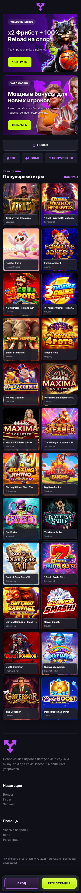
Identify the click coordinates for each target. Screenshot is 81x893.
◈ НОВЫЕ (32, 158)
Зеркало (9, 804)
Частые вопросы (15, 830)
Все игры (71, 177)
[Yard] (40, 7)
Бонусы (8, 794)
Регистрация (12, 840)
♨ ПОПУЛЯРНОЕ (61, 158)
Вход (6, 835)
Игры (7, 799)
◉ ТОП (11, 158)
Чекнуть (19, 62)
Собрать (19, 125)
